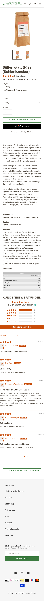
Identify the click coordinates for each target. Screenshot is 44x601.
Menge (5, 98)
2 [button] (20, 456)
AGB (7, 516)
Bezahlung (9, 504)
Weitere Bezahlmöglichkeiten (22, 132)
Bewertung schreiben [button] (22, 327)
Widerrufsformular (12, 529)
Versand (8, 498)
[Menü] (40, 3)
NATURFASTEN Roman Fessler (25, 593)
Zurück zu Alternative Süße (23, 471)
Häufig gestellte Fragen (14, 491)
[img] (5, 342)
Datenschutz (10, 510)
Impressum (9, 535)
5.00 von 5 (28, 302)
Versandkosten (21, 90)
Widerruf (8, 523)
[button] (8, 76)
